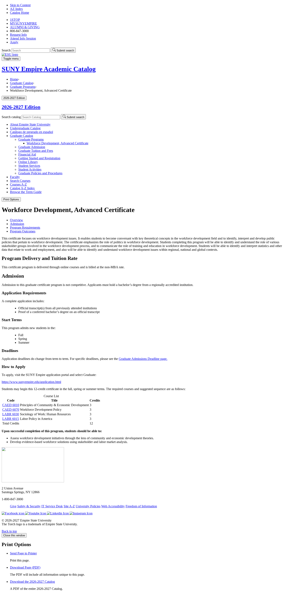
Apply (14, 42)
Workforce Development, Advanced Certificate (57, 143)
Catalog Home (19, 12)
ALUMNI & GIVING (25, 27)
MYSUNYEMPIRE (23, 23)
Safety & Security (29, 506)
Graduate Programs (22, 87)
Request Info (18, 34)
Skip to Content (20, 5)
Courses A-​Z (18, 184)
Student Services (29, 165)
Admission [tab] (17, 224)
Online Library (28, 162)
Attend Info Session (23, 38)
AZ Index (16, 9)
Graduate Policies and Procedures (40, 173)
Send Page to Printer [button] (23, 553)
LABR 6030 (10, 414)
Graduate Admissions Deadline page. (143, 359)
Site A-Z (69, 506)
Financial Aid (27, 154)
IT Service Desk (52, 506)
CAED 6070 (10, 409)
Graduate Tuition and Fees (35, 150)
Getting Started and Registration (39, 158)
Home (14, 79)
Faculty (15, 177)
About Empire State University (30, 124)
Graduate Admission (31, 147)
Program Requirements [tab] (25, 227)
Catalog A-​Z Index (22, 188)
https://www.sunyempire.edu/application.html (31, 382)
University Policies (88, 506)
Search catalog (11, 117)
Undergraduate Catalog (25, 128)
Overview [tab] (16, 220)
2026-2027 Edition (21, 107)
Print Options (11, 199)
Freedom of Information (141, 506)
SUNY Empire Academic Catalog (49, 69)
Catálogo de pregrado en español (31, 132)
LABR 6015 (10, 419)
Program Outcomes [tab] (22, 231)
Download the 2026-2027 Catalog (32, 581)
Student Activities (29, 169)
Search (6, 50)
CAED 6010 (10, 405)
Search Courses (20, 180)
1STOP (15, 19)
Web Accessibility (113, 506)
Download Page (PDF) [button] (25, 567)
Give (13, 506)
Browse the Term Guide (26, 192)
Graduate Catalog (21, 83)
